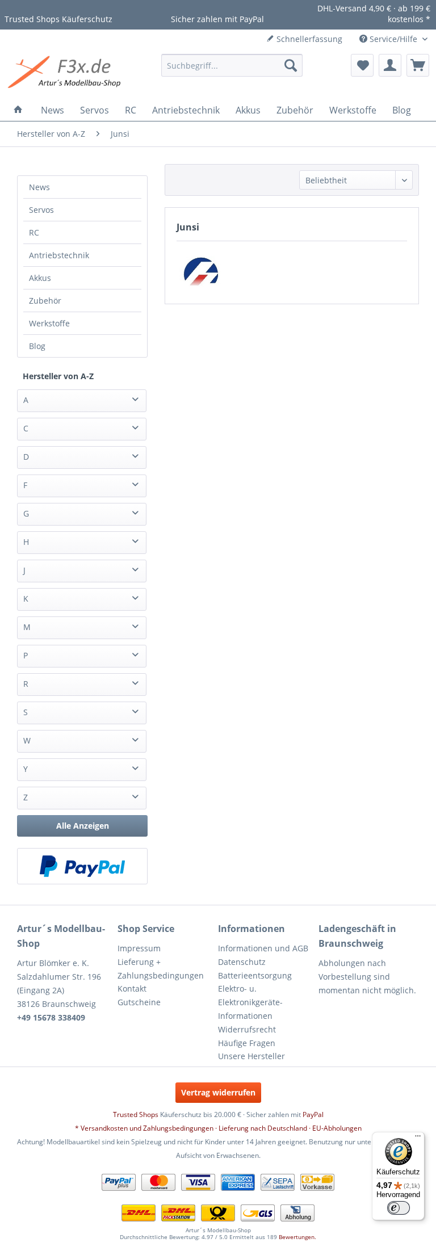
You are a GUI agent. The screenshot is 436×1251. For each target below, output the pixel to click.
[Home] (18, 110)
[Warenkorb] (417, 65)
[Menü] (418, 1138)
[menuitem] (232, 65)
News (39, 187)
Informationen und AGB (263, 948)
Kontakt (132, 988)
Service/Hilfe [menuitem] (393, 38)
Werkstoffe (49, 323)
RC (34, 232)
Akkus (40, 277)
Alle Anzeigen (82, 825)
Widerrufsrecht (247, 1029)
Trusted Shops (135, 1114)
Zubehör (45, 300)
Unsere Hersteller (251, 1056)
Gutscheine (139, 1002)
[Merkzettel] (362, 65)
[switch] (398, 1208)
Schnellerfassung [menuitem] (308, 38)
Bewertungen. (297, 1237)
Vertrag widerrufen (218, 1092)
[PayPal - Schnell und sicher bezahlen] (82, 866)
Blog (37, 346)
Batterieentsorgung (255, 975)
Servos (41, 209)
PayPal (313, 1114)
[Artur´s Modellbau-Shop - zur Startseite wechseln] (66, 74)
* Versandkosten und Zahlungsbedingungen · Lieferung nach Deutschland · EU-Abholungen (218, 1128)
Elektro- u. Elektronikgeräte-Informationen (250, 1002)
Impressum (139, 948)
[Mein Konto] (390, 65)
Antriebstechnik (59, 255)
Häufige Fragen (246, 1043)
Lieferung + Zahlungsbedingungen (161, 968)
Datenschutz (242, 961)
